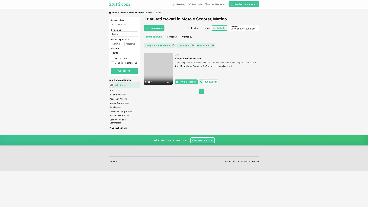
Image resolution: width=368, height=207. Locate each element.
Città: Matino (184, 45)
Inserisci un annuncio (245, 4)
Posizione (197, 4)
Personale (172, 36)
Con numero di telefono (126, 63)
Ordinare (234, 27)
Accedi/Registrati (216, 4)
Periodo (115, 48)
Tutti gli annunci (154, 36)
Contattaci (113, 161)
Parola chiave (117, 20)
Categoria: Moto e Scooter (158, 45)
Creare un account (202, 140)
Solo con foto (121, 58)
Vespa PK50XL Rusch (188, 58)
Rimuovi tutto (203, 45)
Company (187, 36)
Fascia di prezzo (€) (121, 39)
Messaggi (181, 4)
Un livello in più (119, 128)
